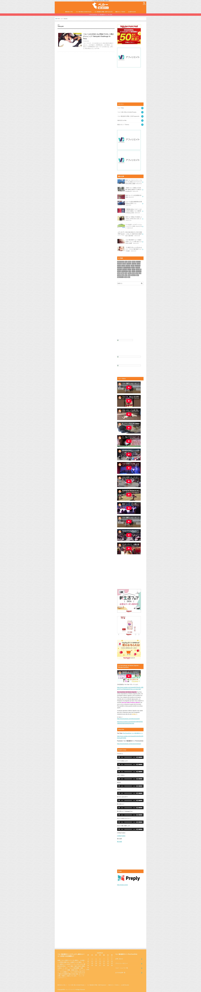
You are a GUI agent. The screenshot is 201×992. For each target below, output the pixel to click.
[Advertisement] (130, 86)
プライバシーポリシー (121, 963)
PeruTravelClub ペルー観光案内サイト (133, 733)
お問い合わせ (119, 958)
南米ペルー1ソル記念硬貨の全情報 (133, 196)
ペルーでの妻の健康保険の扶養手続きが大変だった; (133, 203)
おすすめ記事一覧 (120, 972)
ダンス (133, 267)
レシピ (133, 271)
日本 (140, 273)
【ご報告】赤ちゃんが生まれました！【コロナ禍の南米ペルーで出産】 (133, 249)
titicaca (133, 261)
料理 (133, 273)
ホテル (119, 271)
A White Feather (121, 835)
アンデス (134, 263)
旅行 (137, 273)
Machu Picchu (121, 261)
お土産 (124, 263)
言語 (125, 277)
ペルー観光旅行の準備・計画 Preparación (104, 11)
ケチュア (128, 265)
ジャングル (137, 265)
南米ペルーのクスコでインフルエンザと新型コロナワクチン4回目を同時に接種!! (133, 182)
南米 (119, 273)
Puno (129, 261)
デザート (119, 269)
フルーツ (124, 269)
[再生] (119, 757)
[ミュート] (137, 757)
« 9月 (87, 969)
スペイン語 (120, 267)
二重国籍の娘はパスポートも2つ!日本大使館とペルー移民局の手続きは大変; (133, 211)
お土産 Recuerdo (132, 11)
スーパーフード (127, 267)
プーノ (129, 269)
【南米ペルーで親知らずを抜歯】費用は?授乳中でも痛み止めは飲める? (133, 189)
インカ (138, 263)
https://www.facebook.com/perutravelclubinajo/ (129, 743)
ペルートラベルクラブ (70, 989)
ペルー (133, 269)
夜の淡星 (119, 841)
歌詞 (126, 275)
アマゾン (129, 263)
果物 (123, 275)
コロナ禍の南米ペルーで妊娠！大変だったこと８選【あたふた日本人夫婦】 (133, 241)
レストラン (138, 271)
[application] (130, 757)
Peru (126, 261)
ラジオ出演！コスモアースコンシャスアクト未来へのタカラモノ (133, 226)
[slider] (140, 757)
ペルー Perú (120, 108)
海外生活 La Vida (69, 11)
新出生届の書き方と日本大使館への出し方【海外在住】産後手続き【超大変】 (133, 234)
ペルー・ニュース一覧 (121, 968)
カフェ (119, 265)
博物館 (122, 273)
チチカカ (138, 267)
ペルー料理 (138, 269)
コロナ (132, 265)
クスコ (123, 265)
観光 (138, 275)
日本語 (119, 275)
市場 (126, 273)
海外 (129, 275)
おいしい (138, 261)
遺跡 (129, 277)
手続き (129, 273)
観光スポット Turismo (120, 11)
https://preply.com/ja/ (122, 884)
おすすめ (119, 263)
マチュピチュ (124, 271)
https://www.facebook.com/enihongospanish (128, 718)
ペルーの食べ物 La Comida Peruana (83, 11)
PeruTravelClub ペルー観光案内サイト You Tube (101, 14)
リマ (130, 271)
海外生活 (133, 275)
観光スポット (120, 277)
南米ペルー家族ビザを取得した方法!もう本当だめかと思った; (133, 218)
